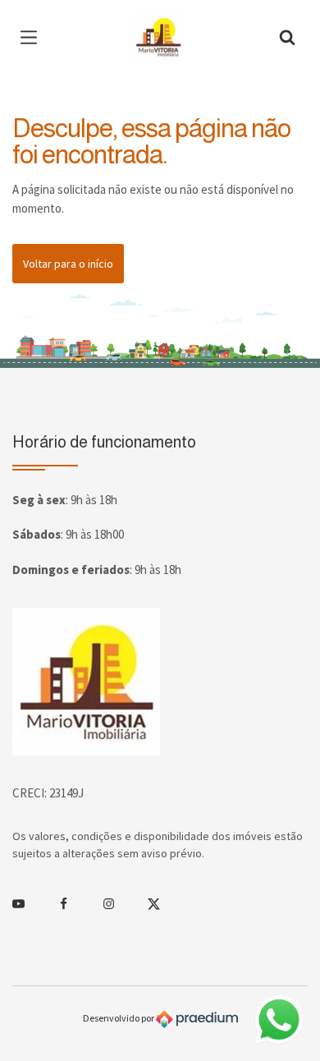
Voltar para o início (68, 263)
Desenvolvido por (119, 1018)
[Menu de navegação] (32, 36)
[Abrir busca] (287, 37)
